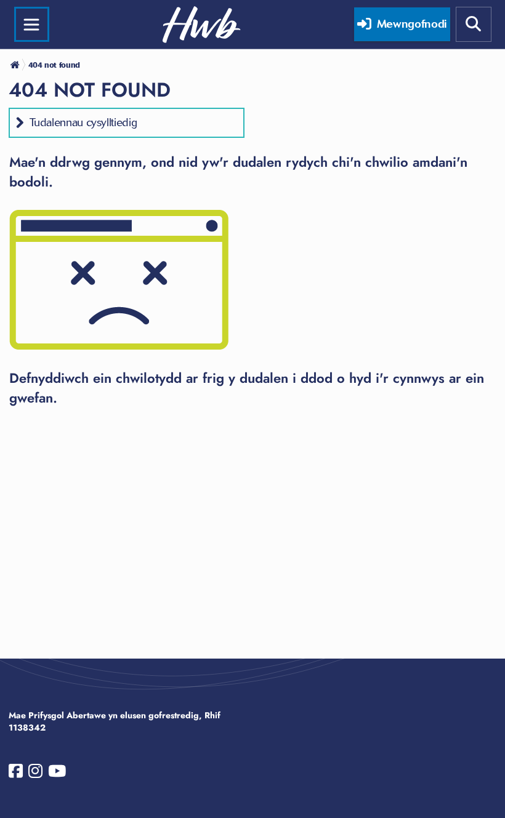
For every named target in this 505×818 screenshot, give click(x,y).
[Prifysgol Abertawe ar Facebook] (16, 773)
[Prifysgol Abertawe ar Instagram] (35, 773)
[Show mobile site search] (473, 24)
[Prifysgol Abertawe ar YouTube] (57, 773)
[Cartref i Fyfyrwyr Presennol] (16, 65)
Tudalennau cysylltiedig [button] (83, 122)
